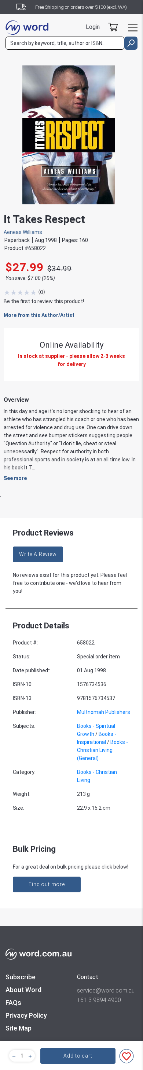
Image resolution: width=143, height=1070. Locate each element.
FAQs (13, 1002)
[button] (12, 1056)
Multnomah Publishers (103, 712)
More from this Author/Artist (39, 315)
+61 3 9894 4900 (99, 1000)
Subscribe (21, 977)
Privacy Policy (26, 1015)
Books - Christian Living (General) (102, 750)
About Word (23, 990)
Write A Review (38, 554)
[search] (131, 43)
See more (15, 478)
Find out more (47, 884)
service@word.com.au (106, 990)
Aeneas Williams (23, 232)
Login (93, 26)
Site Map (19, 1028)
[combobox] (65, 43)
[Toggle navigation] (133, 27)
